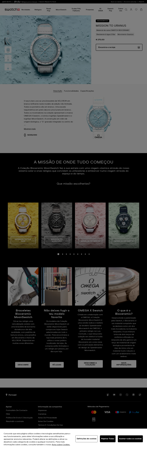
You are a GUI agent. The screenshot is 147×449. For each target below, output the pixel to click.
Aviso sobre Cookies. (61, 445)
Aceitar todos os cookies (130, 439)
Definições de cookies (86, 439)
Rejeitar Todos (107, 439)
